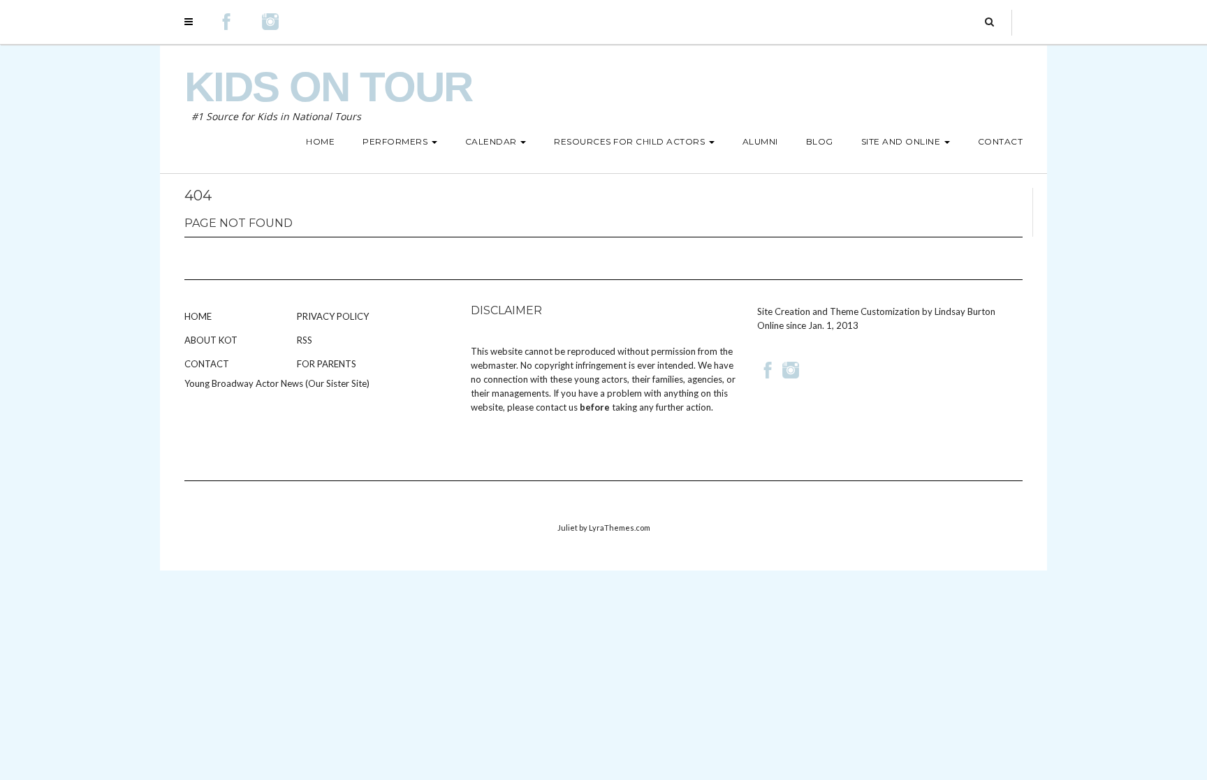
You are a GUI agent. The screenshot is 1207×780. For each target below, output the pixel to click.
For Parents (326, 363)
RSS (304, 340)
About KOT (210, 340)
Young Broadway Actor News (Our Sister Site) (277, 383)
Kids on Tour (328, 87)
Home (198, 316)
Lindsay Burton (965, 311)
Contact (206, 363)
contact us (557, 407)
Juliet (567, 527)
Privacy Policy (333, 316)
